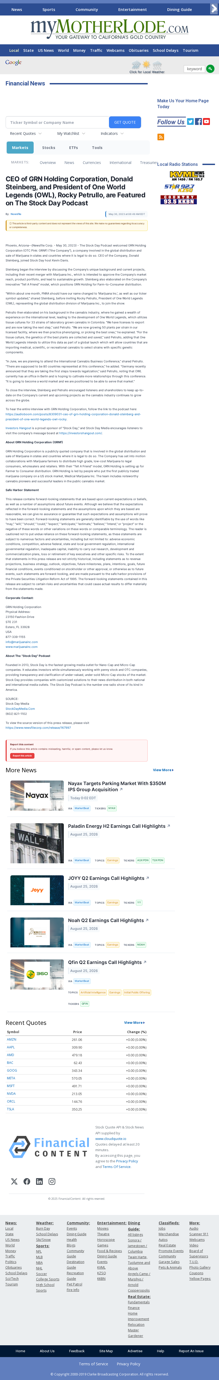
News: (11, 1222)
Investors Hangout (18, 428)
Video (193, 1245)
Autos (163, 1239)
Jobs (162, 1228)
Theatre (103, 1234)
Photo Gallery (199, 1267)
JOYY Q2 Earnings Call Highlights (109, 878)
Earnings (112, 860)
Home (20, 1351)
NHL (39, 1268)
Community (87, 9)
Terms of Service (93, 1363)
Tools (97, 147)
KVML (101, 1267)
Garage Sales (169, 1262)
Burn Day (43, 1228)
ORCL (11, 1101)
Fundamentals (139, 1302)
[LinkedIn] (39, 1182)
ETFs (73, 147)
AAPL (11, 1047)
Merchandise (169, 1234)
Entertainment (132, 9)
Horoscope (106, 1239)
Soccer (41, 1274)
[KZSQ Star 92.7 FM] (177, 186)
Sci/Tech (12, 1278)
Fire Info (73, 1290)
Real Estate (167, 1245)
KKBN (101, 1278)
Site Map (106, 1351)
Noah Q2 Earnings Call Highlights (108, 920)
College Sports (47, 1279)
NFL (39, 1251)
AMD (10, 1055)
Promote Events (171, 1251)
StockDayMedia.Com (20, 709)
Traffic (96, 50)
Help (160, 1351)
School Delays (165, 50)
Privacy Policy (127, 1161)
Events (72, 1228)
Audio (193, 1228)
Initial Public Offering (137, 992)
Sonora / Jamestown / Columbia (137, 1246)
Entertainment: (112, 1222)
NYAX (111, 808)
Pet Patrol (74, 1284)
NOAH (141, 944)
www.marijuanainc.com (22, 647)
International (120, 162)
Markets (20, 147)
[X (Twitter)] (14, 1182)
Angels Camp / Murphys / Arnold (139, 1279)
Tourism (190, 50)
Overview (48, 162)
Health (72, 1239)
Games (102, 1245)
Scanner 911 (199, 1234)
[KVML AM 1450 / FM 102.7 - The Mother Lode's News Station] (187, 174)
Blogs (71, 1245)
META (11, 1078)
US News (46, 50)
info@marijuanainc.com (22, 642)
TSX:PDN (157, 860)
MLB (39, 1257)
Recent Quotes (23, 133)
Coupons (196, 1273)
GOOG (12, 1070)
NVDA (11, 1093)
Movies (102, 1228)
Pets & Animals (170, 1267)
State (28, 50)
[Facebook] (26, 1182)
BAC (10, 1062)
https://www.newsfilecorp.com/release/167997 (38, 728)
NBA (39, 1262)
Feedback (77, 1351)
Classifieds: (169, 1222)
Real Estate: (139, 1296)
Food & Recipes (109, 1251)
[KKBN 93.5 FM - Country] (178, 198)
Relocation (136, 1324)
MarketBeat (82, 808)
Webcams (115, 50)
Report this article (22, 755)
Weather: (45, 1222)
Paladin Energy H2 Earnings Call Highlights (119, 826)
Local (14, 50)
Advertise (135, 1351)
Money (79, 50)
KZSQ (101, 1273)
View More (162, 769)
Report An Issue (191, 1351)
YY (139, 902)
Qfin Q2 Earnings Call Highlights (107, 962)
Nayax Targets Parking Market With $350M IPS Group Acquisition (117, 786)
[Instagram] (51, 1182)
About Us (47, 1351)
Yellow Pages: (200, 1278)
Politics (10, 1262)
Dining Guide (179, 9)
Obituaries (138, 50)
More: (194, 1222)
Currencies (92, 162)
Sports (48, 9)
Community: (78, 1222)
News (16, 9)
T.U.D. (193, 1262)
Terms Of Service (117, 1166)
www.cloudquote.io (110, 1138)
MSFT (11, 1086)
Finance (134, 1307)
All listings (135, 1234)
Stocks (48, 147)
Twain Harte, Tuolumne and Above (139, 1263)
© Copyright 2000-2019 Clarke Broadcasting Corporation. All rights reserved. (109, 1374)
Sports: (42, 1245)
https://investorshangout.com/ (80, 433)
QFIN (85, 1003)
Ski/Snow (43, 1239)
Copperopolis (139, 1290)
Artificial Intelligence (93, 992)
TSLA (10, 1109)
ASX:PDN (142, 860)
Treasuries (149, 162)
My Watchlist (68, 133)
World (63, 50)
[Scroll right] (214, 8)
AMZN (11, 1039)
